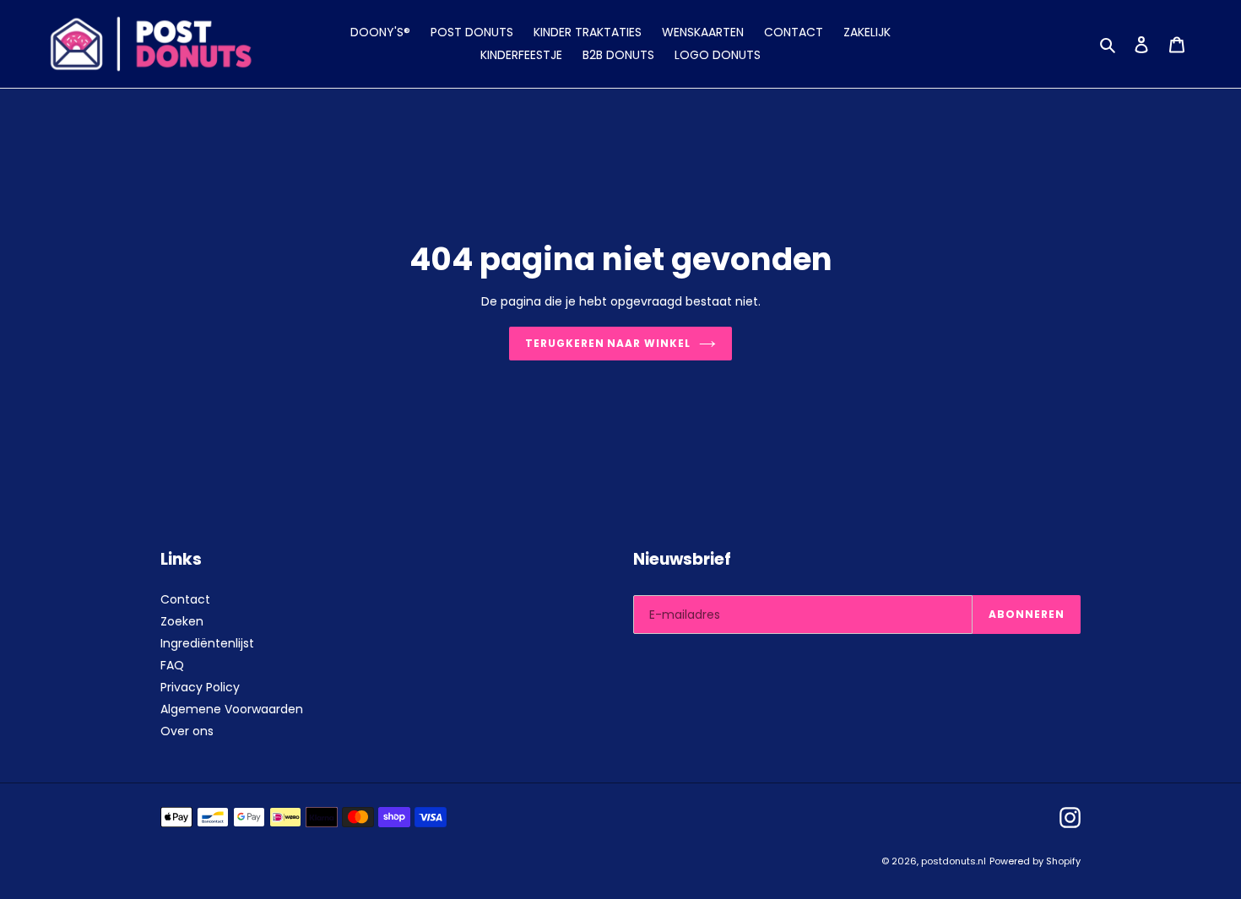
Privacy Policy (200, 687)
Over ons (187, 731)
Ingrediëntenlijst (207, 643)
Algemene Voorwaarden (231, 709)
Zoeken (181, 621)
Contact (185, 599)
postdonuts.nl (953, 861)
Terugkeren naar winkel (608, 343)
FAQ (172, 665)
